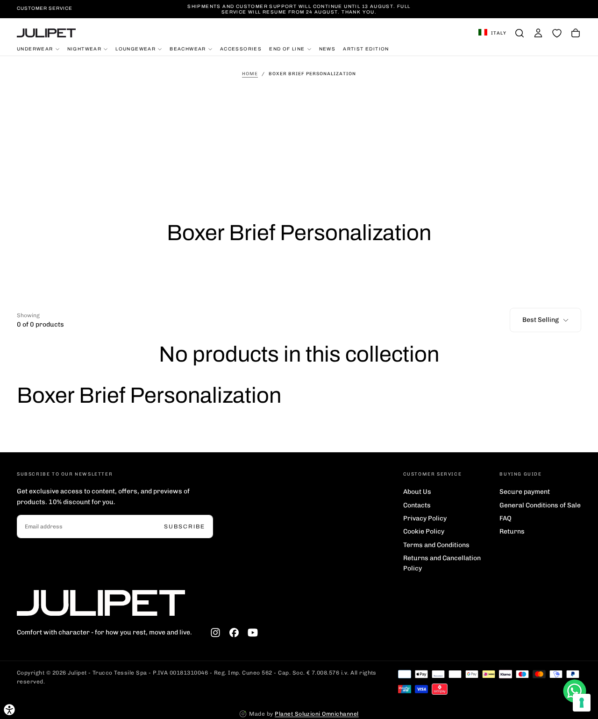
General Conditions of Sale (540, 505)
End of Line (287, 48)
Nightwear (84, 48)
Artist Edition (366, 48)
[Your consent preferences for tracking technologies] (582, 703)
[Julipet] (101, 603)
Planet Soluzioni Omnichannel (316, 714)
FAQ (505, 518)
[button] (492, 33)
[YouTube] (252, 632)
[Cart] (575, 33)
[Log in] (538, 33)
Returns (512, 531)
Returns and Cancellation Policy (442, 563)
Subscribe (184, 526)
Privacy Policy (425, 518)
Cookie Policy (423, 531)
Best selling (540, 320)
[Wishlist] (556, 33)
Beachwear (188, 48)
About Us (417, 492)
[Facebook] (234, 632)
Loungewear (135, 48)
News (327, 48)
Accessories (241, 48)
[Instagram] (215, 632)
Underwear (35, 48)
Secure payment (524, 492)
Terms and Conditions (436, 545)
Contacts (417, 505)
